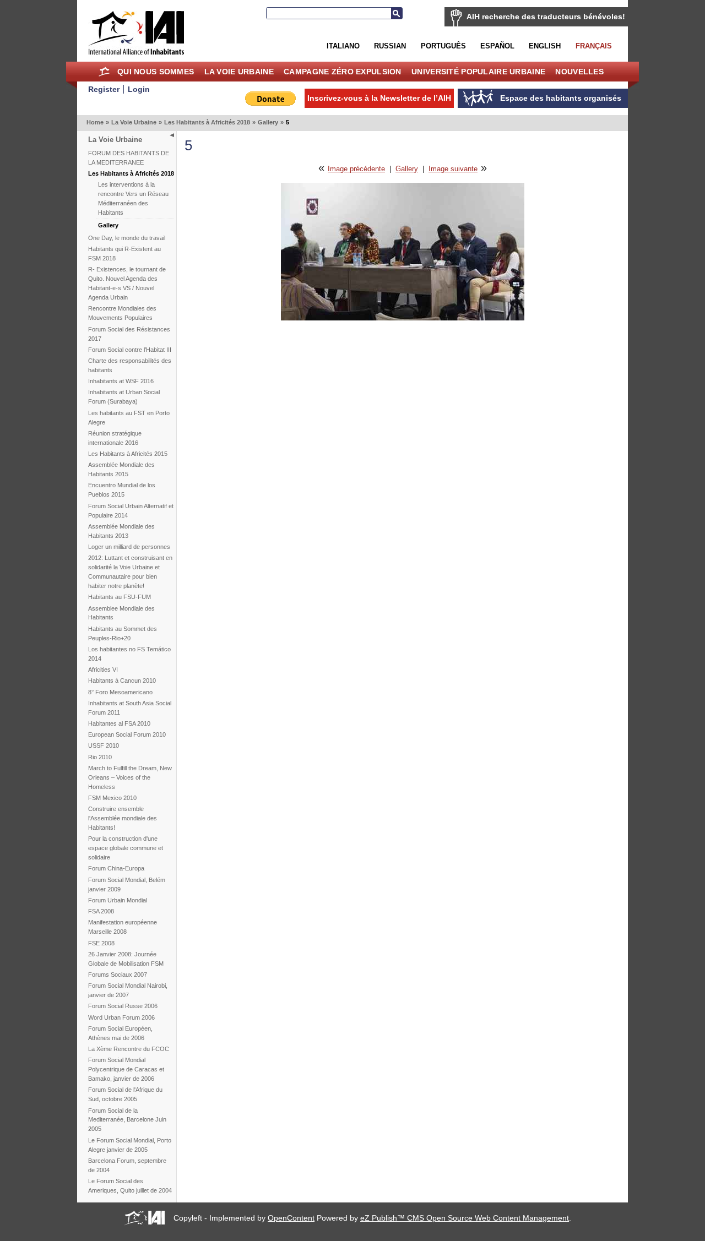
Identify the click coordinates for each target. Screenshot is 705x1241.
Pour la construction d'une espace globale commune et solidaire (125, 848)
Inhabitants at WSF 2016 (121, 381)
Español (497, 46)
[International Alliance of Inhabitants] (136, 33)
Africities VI (103, 669)
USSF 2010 (103, 745)
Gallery (268, 122)
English (545, 46)
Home (104, 71)
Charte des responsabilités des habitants (129, 365)
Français (594, 46)
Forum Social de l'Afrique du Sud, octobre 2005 (125, 1094)
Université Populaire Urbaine (478, 71)
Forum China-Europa (116, 868)
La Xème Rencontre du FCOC (128, 1049)
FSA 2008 (101, 911)
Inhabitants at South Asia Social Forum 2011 (129, 708)
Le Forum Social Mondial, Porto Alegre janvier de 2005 (129, 1145)
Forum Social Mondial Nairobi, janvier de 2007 (127, 990)
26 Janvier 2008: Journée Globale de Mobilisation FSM (126, 959)
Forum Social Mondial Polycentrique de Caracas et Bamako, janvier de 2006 (126, 1069)
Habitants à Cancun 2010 (122, 680)
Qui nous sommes (155, 71)
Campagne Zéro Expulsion (343, 71)
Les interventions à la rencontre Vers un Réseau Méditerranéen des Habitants (133, 198)
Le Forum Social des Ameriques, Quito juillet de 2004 (130, 1186)
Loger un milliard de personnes (129, 546)
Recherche (396, 13)
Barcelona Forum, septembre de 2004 (127, 1165)
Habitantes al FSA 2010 (119, 723)
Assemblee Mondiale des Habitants (121, 613)
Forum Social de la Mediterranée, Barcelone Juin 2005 (127, 1120)
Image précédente (356, 169)
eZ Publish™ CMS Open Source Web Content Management (464, 1217)
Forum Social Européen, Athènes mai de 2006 (120, 1033)
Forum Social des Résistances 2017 (129, 334)
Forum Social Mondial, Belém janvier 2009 (126, 884)
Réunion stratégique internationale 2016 (115, 438)
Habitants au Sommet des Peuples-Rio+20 (122, 633)
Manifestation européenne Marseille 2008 (122, 927)
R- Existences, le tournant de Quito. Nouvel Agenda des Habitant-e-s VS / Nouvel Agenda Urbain (127, 283)
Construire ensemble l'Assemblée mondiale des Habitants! (122, 818)
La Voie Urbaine (239, 71)
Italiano (343, 46)
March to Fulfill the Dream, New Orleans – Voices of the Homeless (130, 777)
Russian (390, 46)
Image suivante (453, 169)
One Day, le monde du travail (126, 238)
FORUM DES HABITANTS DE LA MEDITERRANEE (128, 158)
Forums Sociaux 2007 (117, 974)
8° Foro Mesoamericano (120, 692)
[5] (402, 318)
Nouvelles (579, 71)
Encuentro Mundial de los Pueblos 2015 (121, 490)
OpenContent (291, 1217)
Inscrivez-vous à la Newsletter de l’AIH (379, 98)
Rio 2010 (100, 757)
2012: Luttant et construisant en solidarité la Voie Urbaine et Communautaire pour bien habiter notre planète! (130, 571)
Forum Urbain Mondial (117, 900)
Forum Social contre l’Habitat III (129, 349)
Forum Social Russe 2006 (123, 1006)
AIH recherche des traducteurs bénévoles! (546, 16)
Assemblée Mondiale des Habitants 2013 (121, 531)
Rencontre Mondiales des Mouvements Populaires (122, 313)
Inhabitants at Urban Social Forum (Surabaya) (124, 397)
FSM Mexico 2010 (112, 797)
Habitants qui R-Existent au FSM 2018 (124, 254)
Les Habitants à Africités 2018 (207, 122)
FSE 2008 (101, 943)
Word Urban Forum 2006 (121, 1017)
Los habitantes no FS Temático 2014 (129, 654)
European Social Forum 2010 (127, 734)
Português (443, 46)
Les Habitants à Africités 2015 (127, 453)
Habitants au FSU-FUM (119, 597)
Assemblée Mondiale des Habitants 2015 (121, 469)
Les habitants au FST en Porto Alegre (129, 418)
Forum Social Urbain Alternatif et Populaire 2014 (130, 511)
